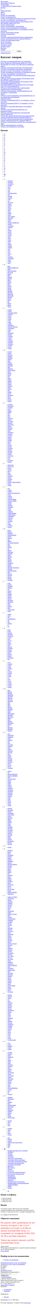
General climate (12, 499)
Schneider (10, 920)
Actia (9, 188)
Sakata (9, 900)
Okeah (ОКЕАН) (12, 774)
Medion (10, 707)
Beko (9, 280)
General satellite (12, 501)
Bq (8, 302)
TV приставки (11, 106)
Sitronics (10, 950)
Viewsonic (10, 1079)
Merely (9, 710)
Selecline (10, 928)
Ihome (9, 592)
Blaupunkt (10, 295)
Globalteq (10, 507)
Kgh (9, 639)
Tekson (10, 1007)
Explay (9, 462)
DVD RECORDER (6, 84)
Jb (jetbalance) (11, 619)
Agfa (9, 199)
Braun (9, 305)
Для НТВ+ (11, 1157)
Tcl (8, 999)
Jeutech (10, 623)
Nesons (10, 749)
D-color (10, 351)
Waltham (10, 1097)
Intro (9, 603)
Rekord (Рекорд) (12, 864)
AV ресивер (4, 75)
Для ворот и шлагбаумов (15, 1158)
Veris (9, 1068)
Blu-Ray (10, 75)
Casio (9, 320)
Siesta (9, 942)
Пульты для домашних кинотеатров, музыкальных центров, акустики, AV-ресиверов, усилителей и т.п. (18, 19)
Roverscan (10, 884)
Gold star (10, 518)
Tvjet (9, 1037)
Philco (9, 819)
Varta (9, 1055)
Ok (8, 772)
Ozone (9, 805)
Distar (9, 387)
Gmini (9, 510)
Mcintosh (10, 701)
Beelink (10, 277)
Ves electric (11, 1072)
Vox (9, 1091)
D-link (9, 353)
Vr (8, 1093)
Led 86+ (10, 668)
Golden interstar (12, 513)
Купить (9, 1270)
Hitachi (10, 560)
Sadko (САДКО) (12, 897)
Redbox (10, 859)
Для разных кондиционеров (16, 1163)
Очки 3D (3, 35)
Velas (9, 1063)
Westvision (11, 1107)
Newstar (10, 752)
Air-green (10, 202)
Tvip (9, 1035)
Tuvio (9, 1032)
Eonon (9, 437)
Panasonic (10, 810)
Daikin (9, 359)
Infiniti (9, 595)
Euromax (10, 448)
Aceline (10, 185)
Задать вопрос (5, 4)
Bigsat (9, 288)
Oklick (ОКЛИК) (12, 776)
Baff (9, 266)
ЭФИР (9, 1186)
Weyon (9, 1108)
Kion (9, 642)
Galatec (10, 491)
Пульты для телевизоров (8, 15)
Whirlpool (10, 1110)
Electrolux (10, 421)
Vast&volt (10, 1057)
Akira (9, 212)
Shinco (9, 936)
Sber (9, 915)
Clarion (10, 334)
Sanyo (9, 908)
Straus (9, 978)
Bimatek (10, 291)
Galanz (9, 490)
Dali (9, 361)
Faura (9, 468)
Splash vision (11, 970)
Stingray (10, 976)
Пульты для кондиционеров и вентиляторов (14, 28)
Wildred (10, 1111)
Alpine (9, 219)
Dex (9, 376)
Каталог (3, 14)
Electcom (10, 418)
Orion (9, 800)
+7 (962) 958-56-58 (6, 6)
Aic (9, 201)
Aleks (9, 215)
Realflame (10, 855)
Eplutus (10, 438)
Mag (9, 690)
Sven (9, 990)
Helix (9, 546)
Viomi (9, 1083)
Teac (9, 1001)
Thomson (10, 1018)
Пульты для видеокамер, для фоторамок (12, 26)
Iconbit (9, 584)
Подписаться (4, 1275)
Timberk (10, 1021)
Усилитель (7, 77)
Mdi (9, 703)
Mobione (10, 727)
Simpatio (10, 948)
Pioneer (10, 822)
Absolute (10, 182)
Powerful (10, 830)
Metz (9, 712)
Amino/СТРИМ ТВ (13, 222)
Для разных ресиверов (14, 1164)
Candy (9, 316)
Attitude (10, 247)
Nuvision (10, 768)
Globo (9, 508)
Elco (9, 415)
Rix (9, 873)
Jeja (9, 622)
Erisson (10, 445)
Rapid (9, 852)
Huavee (10, 574)
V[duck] (10, 1094)
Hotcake (10, 569)
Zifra (9, 1144)
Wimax (9, 1113)
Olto (9, 777)
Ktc (9, 659)
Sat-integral (11, 911)
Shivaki (10, 939)
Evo (9, 459)
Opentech (10, 791)
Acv (9, 190)
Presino (10, 833)
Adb (9, 191)
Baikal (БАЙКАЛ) (13, 268)
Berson (9, 286)
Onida (9, 782)
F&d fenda (10, 465)
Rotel (9, 883)
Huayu (9, 577)
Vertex (9, 1071)
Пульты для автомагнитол (8, 17)
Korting (10, 651)
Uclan (9, 1044)
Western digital (12, 1105)
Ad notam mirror (12, 193)
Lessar (9, 676)
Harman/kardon (12, 535)
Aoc (9, 229)
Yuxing (10, 1134)
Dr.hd (9, 393)
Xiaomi (10, 1120)
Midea (9, 718)
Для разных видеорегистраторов (17, 1161)
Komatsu (10, 648)
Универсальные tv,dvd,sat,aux (16, 1181)
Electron (10, 423)
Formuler (10, 476)
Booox (9, 299)
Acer (9, 187)
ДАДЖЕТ (10, 1152)
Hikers (9, 550)
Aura (9, 250)
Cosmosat (10, 344)
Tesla (9, 1013)
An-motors (10, 226)
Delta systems (11, 370)
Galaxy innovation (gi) (14, 493)
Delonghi (10, 369)
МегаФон (10, 1166)
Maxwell (10, 699)
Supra (9, 987)
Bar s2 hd (10, 272)
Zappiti (9, 1141)
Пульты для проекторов (8, 34)
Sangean (10, 905)
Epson (9, 442)
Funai (9, 483)
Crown (9, 347)
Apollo (9, 230)
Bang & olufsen (12, 271)
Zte (8, 1147)
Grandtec (10, 521)
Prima (9, 836)
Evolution (10, 460)
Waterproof (11, 1099)
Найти (19, 51)
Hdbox (9, 541)
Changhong (11, 328)
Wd (9, 1100)
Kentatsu (10, 634)
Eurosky (10, 451)
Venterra (10, 1066)
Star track (10, 973)
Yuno (9, 1133)
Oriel (9, 799)
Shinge (9, 937)
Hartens (10, 538)
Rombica (10, 881)
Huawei (10, 575)
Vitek (9, 1086)
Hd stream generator (13, 543)
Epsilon (10, 440)
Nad (9, 734)
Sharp (9, 932)
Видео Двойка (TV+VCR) (24, 63)
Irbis (9, 608)
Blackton (10, 292)
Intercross (10, 600)
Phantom (10, 818)
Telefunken (11, 1010)
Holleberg (10, 563)
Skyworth (10, 959)
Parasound (10, 813)
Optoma (10, 796)
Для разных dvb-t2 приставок (16, 1160)
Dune (9, 396)
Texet (9, 1016)
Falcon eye (11, 466)
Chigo (9, 330)
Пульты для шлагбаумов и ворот (10, 40)
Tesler (9, 1015)
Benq (9, 285)
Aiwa (9, 207)
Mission (10, 721)
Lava (9, 662)
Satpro (9, 912)
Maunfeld (10, 695)
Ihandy (9, 591)
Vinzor (9, 1082)
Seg (9, 926)
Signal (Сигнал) (12, 943)
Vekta (9, 1061)
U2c (9, 1043)
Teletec (9, 1012)
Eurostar (10, 452)
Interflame (10, 602)
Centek (9, 323)
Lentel (9, 675)
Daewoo (10, 355)
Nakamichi (11, 735)
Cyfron (9, 348)
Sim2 (9, 946)
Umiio (9, 1047)
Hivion (9, 561)
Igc (8, 589)
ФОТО (3, 94)
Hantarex (10, 533)
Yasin (9, 1130)
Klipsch (10, 647)
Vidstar (9, 1077)
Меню (2, 12)
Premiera (10, 832)
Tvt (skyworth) (12, 1040)
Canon (9, 317)
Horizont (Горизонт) (13, 567)
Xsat (9, 1125)
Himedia (10, 553)
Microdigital (11, 713)
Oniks (9, 783)
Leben (9, 665)
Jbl (8, 620)
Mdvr (9, 706)
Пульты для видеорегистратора (10, 32)
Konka (9, 650)
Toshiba (10, 1027)
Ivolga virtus (11, 609)
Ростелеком (11, 1175)
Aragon (10, 233)
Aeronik (10, 196)
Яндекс (10, 1188)
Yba (9, 1131)
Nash (9, 738)
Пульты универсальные (7, 24)
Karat (9, 631)
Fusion (9, 485)
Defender (10, 365)
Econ (9, 409)
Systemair (10, 992)
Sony (9, 967)
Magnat (10, 692)
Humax (10, 578)
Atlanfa (10, 244)
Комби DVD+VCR (23, 84)
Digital (9, 382)
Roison (9, 878)
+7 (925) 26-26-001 (6, 1277)
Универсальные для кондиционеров (11, 89)
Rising (9, 870)
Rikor (9, 869)
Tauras (9, 998)
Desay (9, 375)
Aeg (9, 195)
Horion (9, 566)
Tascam (10, 996)
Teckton (10, 1006)
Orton (9, 804)
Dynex (9, 401)
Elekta (9, 426)
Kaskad (10, 633)
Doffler (9, 392)
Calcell (9, 311)
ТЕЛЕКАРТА (12, 1177)
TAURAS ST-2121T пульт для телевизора (13, 1264)
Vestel (9, 1074)
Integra (9, 598)
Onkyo (9, 785)
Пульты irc (11, 1171)
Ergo (9, 443)
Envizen (10, 435)
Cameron (10, 314)
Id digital (10, 586)
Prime (9, 838)
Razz (9, 853)
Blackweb (10, 294)
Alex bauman (11, 216)
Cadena (10, 309)
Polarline (10, 827)
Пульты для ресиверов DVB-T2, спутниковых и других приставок (17, 104)
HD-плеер (4, 106)
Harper (9, 536)
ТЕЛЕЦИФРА (12, 1178)
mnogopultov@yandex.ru (8, 3)
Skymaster (10, 953)
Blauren (10, 297)
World (9, 1116)
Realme (10, 856)
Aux (9, 252)
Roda (9, 877)
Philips (9, 821)
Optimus (10, 794)
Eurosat (10, 449)
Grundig (10, 525)
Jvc (8, 626)
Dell (9, 367)
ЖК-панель (22, 64)
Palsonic (10, 808)
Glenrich (10, 505)
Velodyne (10, 1065)
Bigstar (9, 289)
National (10, 740)
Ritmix (9, 872)
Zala (9, 1138)
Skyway (10, 957)
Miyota (9, 724)
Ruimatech (10, 894)
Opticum (10, 793)
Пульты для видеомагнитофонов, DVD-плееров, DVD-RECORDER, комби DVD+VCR (17, 22)
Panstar (9, 811)
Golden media (11, 515)
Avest (9, 260)
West (9, 1103)
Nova (9, 763)
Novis (9, 766)
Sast (9, 909)
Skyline (10, 951)
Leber (9, 667)
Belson (9, 282)
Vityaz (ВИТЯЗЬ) (12, 1088)
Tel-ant (9, 1009)
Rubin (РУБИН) (12, 892)
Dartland (10, 364)
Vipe (9, 1085)
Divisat (9, 389)
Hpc (9, 572)
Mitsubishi (10, 723)
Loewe (9, 682)
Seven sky (10, 931)
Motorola (10, 729)
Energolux (10, 432)
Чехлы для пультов (6, 43)
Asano (9, 240)
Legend (10, 671)
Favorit (9, 470)
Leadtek (10, 664)
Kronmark (10, 657)
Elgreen (10, 429)
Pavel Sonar (27, 1303)
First (9, 473)
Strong (9, 979)
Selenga (10, 929)
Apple (9, 232)
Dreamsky (10, 395)
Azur (9, 263)
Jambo (9, 614)
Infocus (10, 597)
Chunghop (10, 333)
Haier (9, 530)
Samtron (10, 903)
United (9, 1049)
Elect (9, 417)
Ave (9, 255)
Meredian (10, 709)
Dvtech (10, 400)
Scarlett (10, 917)
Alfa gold (10, 218)
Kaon (9, 630)
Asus (9, 243)
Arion (9, 236)
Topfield (10, 1026)
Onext (9, 780)
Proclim (10, 839)
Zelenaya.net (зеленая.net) (15, 1142)
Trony (9, 1030)
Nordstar (10, 762)
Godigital (10, 511)
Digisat (9, 381)
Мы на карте (4, 1)
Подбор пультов (5, 46)
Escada (9, 446)
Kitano (9, 644)
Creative (10, 345)
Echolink (10, 404)
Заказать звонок (16, 6)
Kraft (9, 653)
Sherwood (10, 934)
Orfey (9, 797)
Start (9, 971)
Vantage (10, 1054)
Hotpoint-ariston (12, 570)
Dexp (9, 378)
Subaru (9, 981)
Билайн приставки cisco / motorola (17, 1150)
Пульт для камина (6, 42)
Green (9, 524)
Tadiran (10, 995)
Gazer (9, 494)
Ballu (9, 269)
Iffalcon (10, 588)
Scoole (9, 923)
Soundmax (10, 968)
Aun (9, 249)
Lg (8, 678)
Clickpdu (10, 336)
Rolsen (9, 880)
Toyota (9, 1029)
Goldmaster (11, 516)
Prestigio (10, 835)
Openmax (10, 790)
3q (8, 1191)
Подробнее (4, 1270)
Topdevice (10, 1024)
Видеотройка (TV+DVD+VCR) (10, 64)
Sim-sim (10, 945)
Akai (9, 210)
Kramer (10, 654)
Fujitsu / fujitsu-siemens (14, 482)
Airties (9, 204)
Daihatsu (10, 358)
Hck (9, 539)
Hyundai (10, 580)
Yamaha (10, 1128)
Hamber (10, 532)
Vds (9, 1058)
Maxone (10, 698)
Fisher (9, 474)
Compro (10, 337)
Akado (9, 208)
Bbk (9, 275)
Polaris (9, 825)
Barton (9, 274)
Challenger (10, 325)
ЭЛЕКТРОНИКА (13, 1185)
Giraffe (9, 504)
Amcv (9, 221)
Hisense (10, 557)
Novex (9, 765)
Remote (10, 866)
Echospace (10, 406)
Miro (9, 720)
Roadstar (10, 875)
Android (10, 227)
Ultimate (10, 1046)
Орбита (10, 1169)
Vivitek (10, 1089)
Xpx (9, 1124)
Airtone (10, 205)
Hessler (10, 547)
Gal (9, 488)
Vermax (10, 1069)
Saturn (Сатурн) (12, 914)
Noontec (10, 760)
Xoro (9, 1122)
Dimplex (10, 386)
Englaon (10, 434)
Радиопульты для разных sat (16, 1174)
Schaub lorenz (11, 919)
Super (9, 984)
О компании (7, 1289)
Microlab (10, 715)
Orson (9, 802)
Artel (9, 238)
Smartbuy (10, 962)
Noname (10, 758)
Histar (9, 558)
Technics (10, 1002)
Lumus (9, 687)
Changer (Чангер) (13, 327)
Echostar (10, 407)
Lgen (9, 679)
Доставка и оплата (6, 45)
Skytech (10, 954)
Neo (9, 743)
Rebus (9, 858)
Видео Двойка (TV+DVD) (8, 63)
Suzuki (9, 988)
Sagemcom (11, 898)
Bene (9, 283)
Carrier (9, 319)
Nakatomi (10, 737)
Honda (9, 564)
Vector (9, 1060)
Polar (9, 824)
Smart (9, 960)
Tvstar (9, 1038)
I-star (9, 583)
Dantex (10, 362)
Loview (10, 684)
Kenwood (10, 636)
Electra (9, 420)
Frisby (9, 477)
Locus (9, 681)
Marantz (10, 693)
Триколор (10, 1180)
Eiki (9, 414)
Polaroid (10, 828)
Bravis (9, 306)
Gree (9, 522)
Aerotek (10, 198)
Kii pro (9, 640)
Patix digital (11, 814)
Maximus (10, 696)
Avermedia (11, 258)
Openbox (10, 788)
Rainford (10, 850)
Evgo (9, 457)
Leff (9, 670)
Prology (10, 842)
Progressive (11, 841)
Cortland (10, 342)
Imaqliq (10, 594)
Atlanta (10, 246)
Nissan (9, 755)
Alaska (9, 213)
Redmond (10, 861)
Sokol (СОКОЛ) (12, 965)
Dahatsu (10, 356)
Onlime (10, 786)
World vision (11, 1117)
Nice (9, 754)
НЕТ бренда (11, 1167)
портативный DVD (13, 86)
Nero (9, 748)
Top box (10, 1023)
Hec (9, 544)
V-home (10, 1052)
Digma (9, 384)
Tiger (9, 1020)
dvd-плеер (15, 84)
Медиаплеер (19, 106)
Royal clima (11, 889)
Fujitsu (9, 480)
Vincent (10, 1080)
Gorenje (10, 519)
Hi (8, 549)
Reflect (9, 863)
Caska (9, 322)
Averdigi (10, 257)
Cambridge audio (12, 313)
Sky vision (10, 956)
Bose (9, 300)
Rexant (9, 867)
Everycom (10, 456)
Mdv (9, 704)
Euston (9, 454)
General (10, 497)
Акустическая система (19, 75)
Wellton (10, 1102)
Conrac (10, 339)
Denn (9, 372)
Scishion (10, 922)
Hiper (9, 555)
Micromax (10, 717)
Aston (9, 241)
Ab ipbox (10, 181)
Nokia (9, 757)
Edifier (9, 412)
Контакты (3, 48)
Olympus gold (11, 779)
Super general (11, 985)
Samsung (10, 901)
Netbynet (10, 751)
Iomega (10, 606)
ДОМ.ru (10, 1153)
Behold (10, 278)
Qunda (9, 847)
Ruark (9, 891)
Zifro (9, 1145)
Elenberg (10, 428)
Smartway (10, 964)
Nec (9, 741)
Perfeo (9, 816)
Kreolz (9, 656)
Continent (10, 341)
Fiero (9, 471)
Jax (8, 617)
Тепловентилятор (6, 98)
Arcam (9, 235)
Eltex (9, 431)
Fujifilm (10, 479)
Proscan (10, 844)
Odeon (9, 771)
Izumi (9, 611)
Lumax (9, 685)
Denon (9, 373)
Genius (9, 502)
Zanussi (10, 1139)
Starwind (10, 974)
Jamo (9, 616)
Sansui (9, 906)
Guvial (9, 527)
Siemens (10, 940)
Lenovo (10, 673)
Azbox (9, 261)
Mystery (10, 731)
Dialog (9, 379)
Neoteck (10, 746)
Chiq (9, 331)
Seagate (10, 925)
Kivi (9, 645)
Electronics (11, 424)
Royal (9, 887)
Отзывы (3, 49)
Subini (9, 982)
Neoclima (10, 745)
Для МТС (10, 1155)
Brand (9, 303)
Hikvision (10, 552)
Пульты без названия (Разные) (16, 1172)
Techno (10, 1004)
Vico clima (10, 1075)
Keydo (9, 637)
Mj (8, 726)
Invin (9, 605)
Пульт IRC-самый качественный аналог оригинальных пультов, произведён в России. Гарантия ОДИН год (17, 37)
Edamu (9, 410)
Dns (9, 390)
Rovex (9, 886)
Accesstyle (10, 184)
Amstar (9, 224)
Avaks (9, 254)
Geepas (10, 496)
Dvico (9, 398)
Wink (9, 1114)
